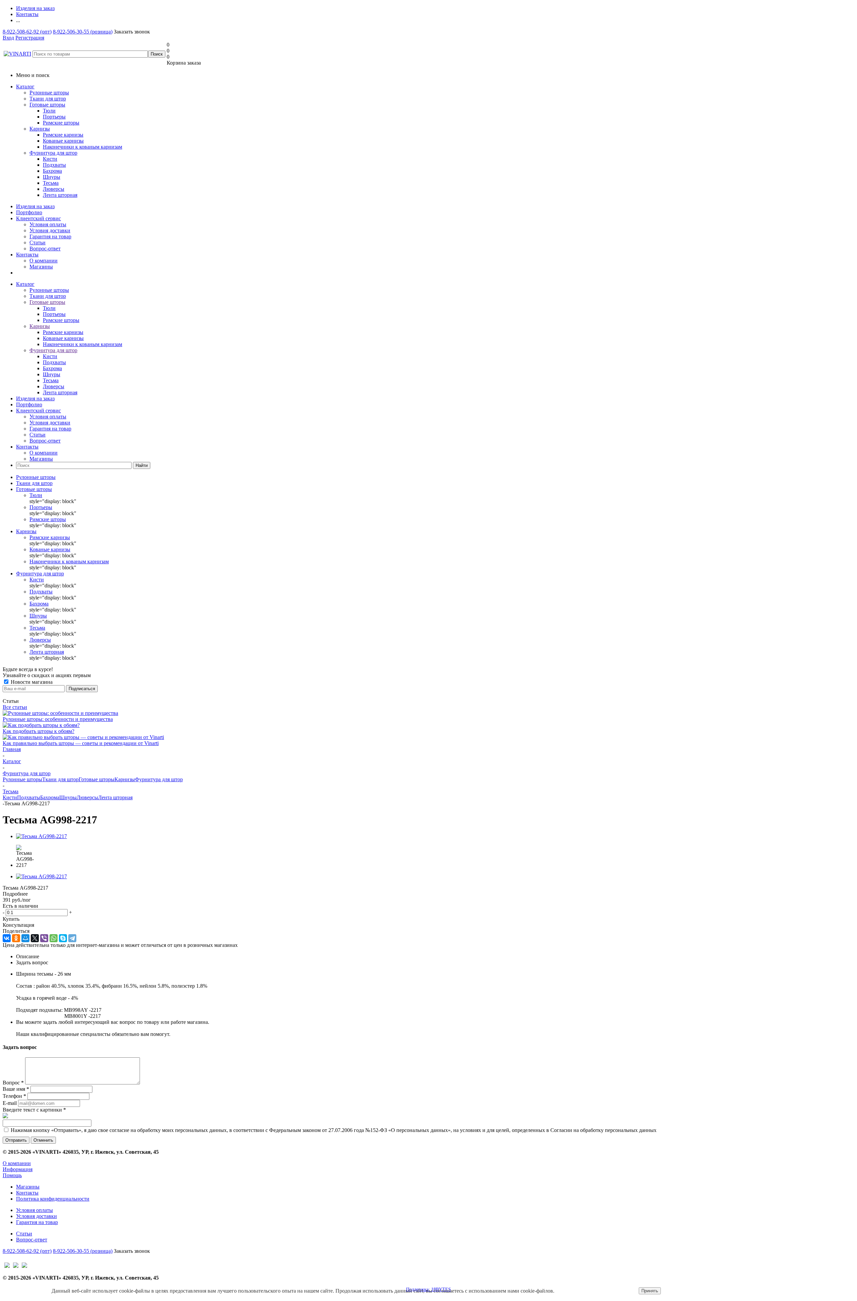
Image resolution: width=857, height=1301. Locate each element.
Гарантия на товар (50, 236)
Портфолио (29, 212)
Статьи (37, 242)
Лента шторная (115, 797)
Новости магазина (31, 682)
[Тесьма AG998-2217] (41, 836)
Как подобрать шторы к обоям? (38, 731)
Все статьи (15, 707)
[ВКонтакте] (7, 938)
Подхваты (28, 797)
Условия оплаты (47, 224)
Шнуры (68, 797)
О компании (43, 260)
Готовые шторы (47, 104)
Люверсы (87, 797)
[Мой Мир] (25, 938)
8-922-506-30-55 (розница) (82, 31)
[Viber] (44, 938)
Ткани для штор (47, 98)
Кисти (10, 797)
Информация (17, 1169)
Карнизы (39, 129)
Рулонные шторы (49, 92)
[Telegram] (72, 938)
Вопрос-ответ (45, 248)
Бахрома (49, 797)
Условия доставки (49, 230)
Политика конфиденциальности (52, 1199)
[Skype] (63, 938)
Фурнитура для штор (53, 153)
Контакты (27, 254)
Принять (649, 1290)
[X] (35, 938)
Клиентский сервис (38, 218)
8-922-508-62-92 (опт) (27, 31)
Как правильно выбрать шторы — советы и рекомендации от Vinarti (81, 743)
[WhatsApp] (54, 938)
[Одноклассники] (16, 938)
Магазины (41, 266)
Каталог (25, 86)
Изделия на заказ (35, 206)
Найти (142, 465)
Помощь (12, 1175)
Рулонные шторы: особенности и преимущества (58, 719)
